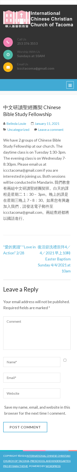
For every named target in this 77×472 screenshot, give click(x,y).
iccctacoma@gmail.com (35, 68)
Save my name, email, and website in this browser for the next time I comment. (37, 410)
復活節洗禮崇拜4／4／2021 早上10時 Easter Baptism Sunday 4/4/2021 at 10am (54, 258)
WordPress (53, 466)
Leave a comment (51, 129)
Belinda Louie (16, 123)
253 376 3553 (27, 43)
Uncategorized (18, 129)
